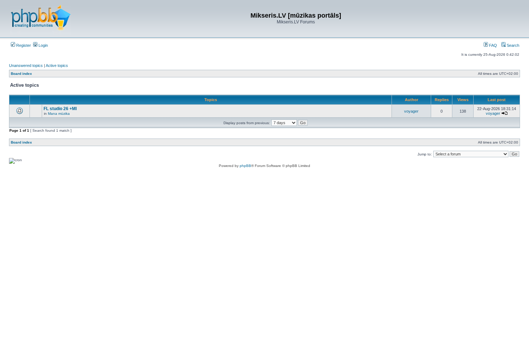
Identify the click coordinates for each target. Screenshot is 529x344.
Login (42, 45)
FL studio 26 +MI (60, 108)
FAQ (492, 45)
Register (23, 45)
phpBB (245, 166)
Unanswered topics (26, 65)
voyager (411, 111)
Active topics (57, 65)
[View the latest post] (504, 113)
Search (512, 45)
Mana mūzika (59, 114)
